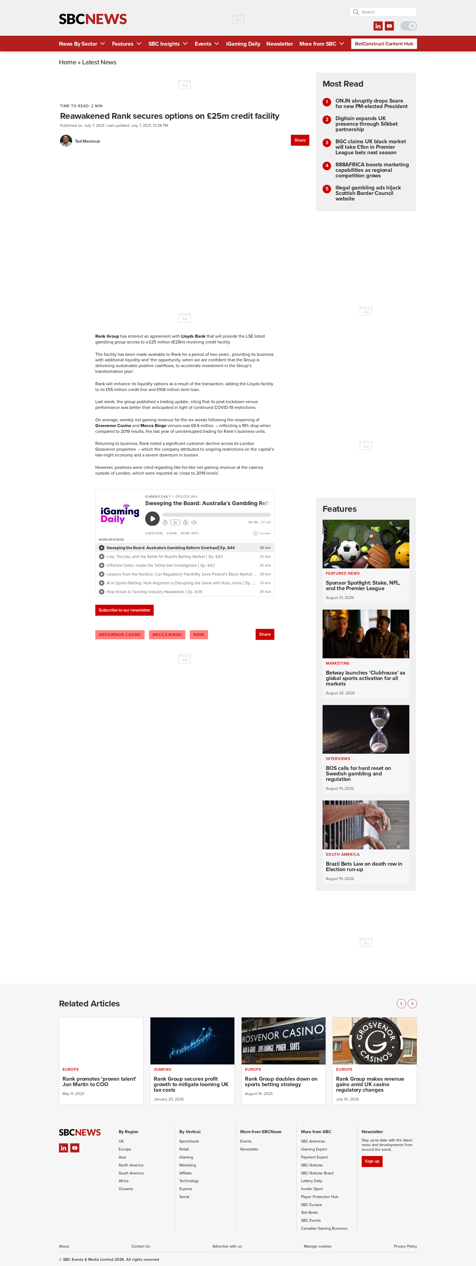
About (64, 1246)
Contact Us (140, 1246)
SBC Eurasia (311, 1205)
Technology (189, 1181)
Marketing (187, 1165)
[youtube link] (389, 26)
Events (203, 44)
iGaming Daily (243, 44)
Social (184, 1197)
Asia (122, 1157)
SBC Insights (164, 44)
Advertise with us (227, 1246)
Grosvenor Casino (120, 635)
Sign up (372, 1161)
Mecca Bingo (167, 635)
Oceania (126, 1189)
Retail (184, 1149)
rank (198, 635)
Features (123, 44)
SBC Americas (313, 1141)
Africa (123, 1181)
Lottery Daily (311, 1181)
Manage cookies (318, 1246)
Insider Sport (312, 1189)
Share (300, 140)
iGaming (186, 1157)
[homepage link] (93, 19)
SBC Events (311, 1220)
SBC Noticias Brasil (317, 1173)
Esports (185, 1189)
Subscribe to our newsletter (124, 610)
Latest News (99, 62)
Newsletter (279, 44)
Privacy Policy (405, 1246)
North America (131, 1165)
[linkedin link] (378, 26)
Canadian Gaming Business (324, 1228)
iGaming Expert (314, 1149)
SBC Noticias (312, 1165)
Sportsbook (189, 1141)
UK (121, 1141)
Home (67, 62)
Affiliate (185, 1173)
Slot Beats (309, 1212)
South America (131, 1173)
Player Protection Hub (319, 1197)
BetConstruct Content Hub (384, 43)
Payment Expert (314, 1157)
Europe (125, 1149)
